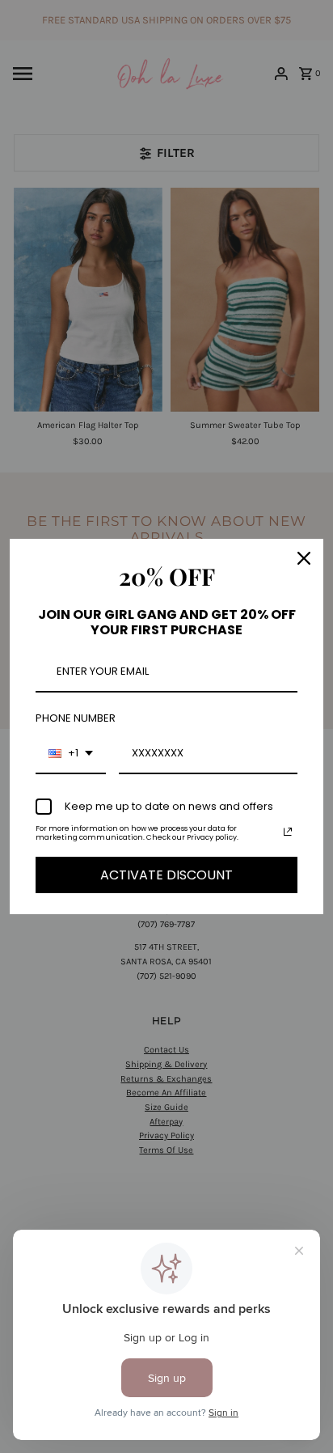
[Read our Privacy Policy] (287, 831)
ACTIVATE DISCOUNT (166, 875)
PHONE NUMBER (76, 718)
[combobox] (71, 754)
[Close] (304, 558)
